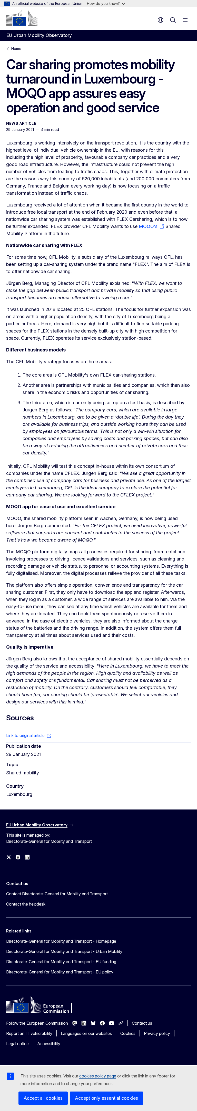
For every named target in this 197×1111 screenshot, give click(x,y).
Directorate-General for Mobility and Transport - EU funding (61, 961)
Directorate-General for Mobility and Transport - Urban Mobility (64, 951)
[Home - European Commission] (21, 18)
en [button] (160, 20)
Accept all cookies (43, 1098)
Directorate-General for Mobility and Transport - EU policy (59, 971)
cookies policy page (97, 1075)
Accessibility (48, 1043)
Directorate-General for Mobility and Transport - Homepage (61, 941)
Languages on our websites (86, 1033)
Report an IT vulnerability (29, 1033)
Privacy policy (157, 1033)
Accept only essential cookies (106, 1098)
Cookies (127, 1033)
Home (16, 48)
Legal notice (17, 1043)
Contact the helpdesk (25, 904)
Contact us (142, 1023)
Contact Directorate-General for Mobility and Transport (57, 893)
